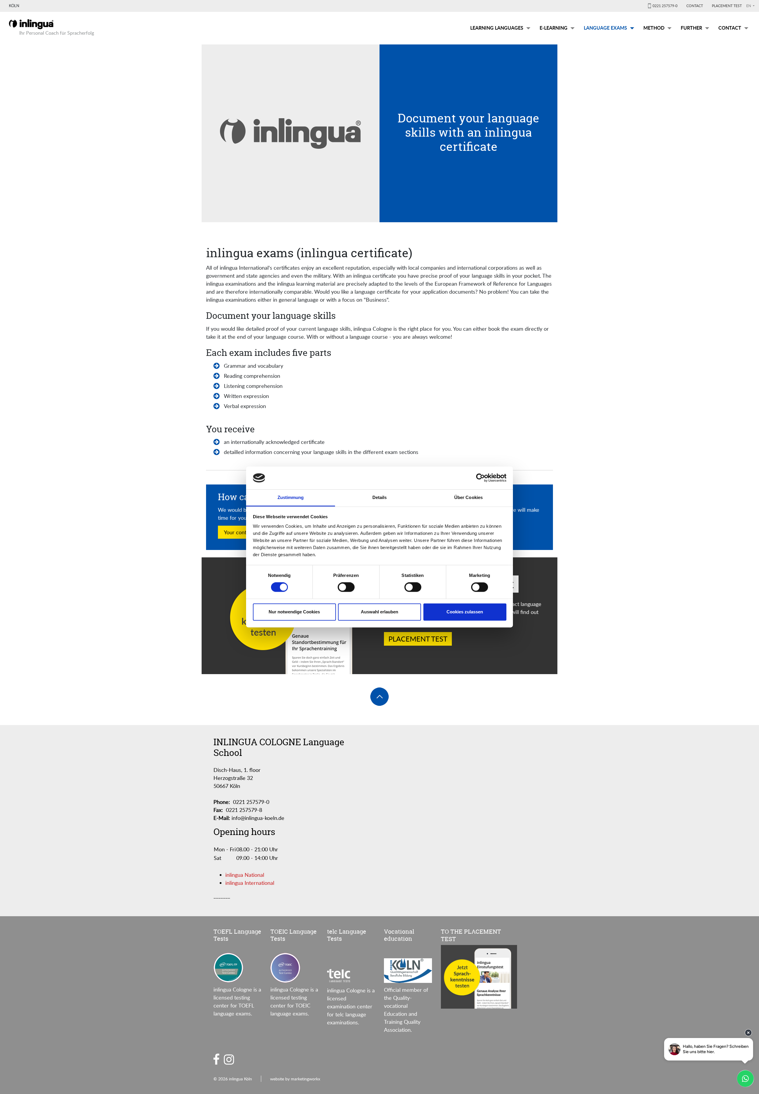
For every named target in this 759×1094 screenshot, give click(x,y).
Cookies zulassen (465, 611)
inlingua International (249, 882)
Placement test (727, 5)
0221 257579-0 (665, 5)
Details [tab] (379, 497)
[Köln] (31, 23)
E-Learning (553, 27)
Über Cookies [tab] (468, 497)
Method (653, 27)
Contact (694, 5)
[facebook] (216, 1059)
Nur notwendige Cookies (294, 611)
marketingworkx (305, 1079)
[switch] (346, 587)
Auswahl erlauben (379, 611)
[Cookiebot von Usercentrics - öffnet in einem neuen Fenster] (480, 478)
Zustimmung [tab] (291, 497)
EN (749, 5)
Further (691, 27)
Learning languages (496, 27)
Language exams (605, 27)
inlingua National (244, 874)
